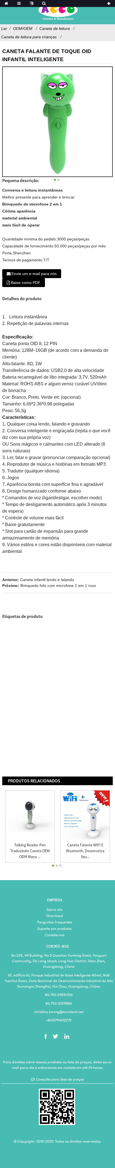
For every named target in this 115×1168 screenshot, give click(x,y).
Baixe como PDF (25, 282)
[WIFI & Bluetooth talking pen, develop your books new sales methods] (85, 815)
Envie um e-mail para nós (34, 273)
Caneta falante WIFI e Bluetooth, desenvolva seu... (85, 850)
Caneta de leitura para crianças (29, 37)
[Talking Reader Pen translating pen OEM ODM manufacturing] (30, 815)
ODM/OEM (22, 28)
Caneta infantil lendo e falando (47, 579)
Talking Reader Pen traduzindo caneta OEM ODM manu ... (30, 850)
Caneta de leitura (54, 28)
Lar (4, 28)
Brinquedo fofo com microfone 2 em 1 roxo (58, 585)
